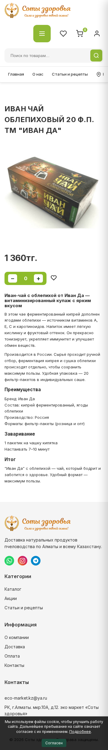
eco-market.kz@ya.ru (25, 697)
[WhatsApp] (9, 561)
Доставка (14, 646)
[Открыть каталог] (42, 33)
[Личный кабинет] (97, 33)
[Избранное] (63, 33)
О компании (16, 637)
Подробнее (80, 731)
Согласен (54, 743)
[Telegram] (35, 561)
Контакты (14, 665)
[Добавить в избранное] (54, 278)
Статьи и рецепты (70, 74)
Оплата (12, 655)
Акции (10, 598)
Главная (16, 74)
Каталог (12, 589)
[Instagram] (22, 561)
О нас (38, 74)
